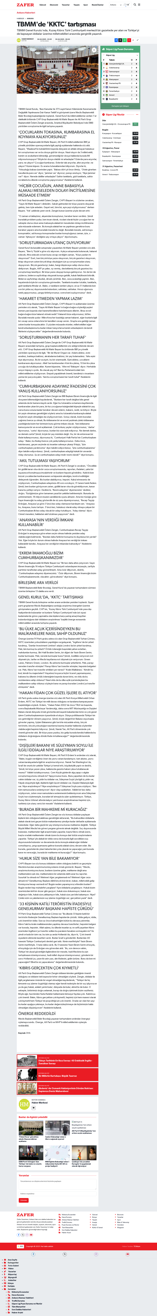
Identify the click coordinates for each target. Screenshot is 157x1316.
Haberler (20, 18)
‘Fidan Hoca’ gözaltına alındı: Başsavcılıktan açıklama (28, 1139)
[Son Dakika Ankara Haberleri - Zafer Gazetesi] (25, 5)
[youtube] (128, 1254)
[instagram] (96, 1254)
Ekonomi (54, 5)
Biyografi (12, 1277)
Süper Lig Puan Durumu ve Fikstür (27, 1304)
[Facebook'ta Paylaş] (116, 40)
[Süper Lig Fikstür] (137, 115)
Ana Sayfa (12, 1260)
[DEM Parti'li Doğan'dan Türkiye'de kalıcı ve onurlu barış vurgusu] (31, 1153)
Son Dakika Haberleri (69, 1230)
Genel (94, 1225)
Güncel (42, 5)
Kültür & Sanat (97, 1227)
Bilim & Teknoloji (123, 1222)
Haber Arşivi (66, 1232)
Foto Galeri (13, 1266)
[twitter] (65, 1254)
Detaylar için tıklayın (120, 106)
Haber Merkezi (40, 1103)
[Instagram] (27, 1235)
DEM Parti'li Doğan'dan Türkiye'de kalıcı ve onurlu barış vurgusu (30, 1164)
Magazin (120, 1227)
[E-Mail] (34, 1108)
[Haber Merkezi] (24, 1104)
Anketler (12, 1280)
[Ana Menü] (138, 4)
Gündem (120, 1225)
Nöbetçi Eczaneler (69, 1215)
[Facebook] (19, 1235)
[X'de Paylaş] (120, 40)
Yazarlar (66, 5)
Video (11, 1269)
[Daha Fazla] (129, 40)
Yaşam (77, 5)
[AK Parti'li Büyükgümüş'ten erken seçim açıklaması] (84, 1125)
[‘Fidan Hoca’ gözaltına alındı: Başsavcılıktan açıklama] (31, 1128)
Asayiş (94, 1222)
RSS (21, 1246)
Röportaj (12, 1274)
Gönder (23, 1200)
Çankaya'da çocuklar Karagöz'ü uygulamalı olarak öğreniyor (81, 1164)
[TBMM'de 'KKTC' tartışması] (57, 70)
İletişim (11, 1286)
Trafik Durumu (67, 1222)
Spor (85, 5)
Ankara (30, 18)
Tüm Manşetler (67, 1227)
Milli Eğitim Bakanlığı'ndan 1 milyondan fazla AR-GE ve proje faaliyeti (57, 1164)
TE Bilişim (137, 1246)
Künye (94, 1217)
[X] (23, 1235)
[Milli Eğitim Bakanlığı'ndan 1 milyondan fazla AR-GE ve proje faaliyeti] (57, 1153)
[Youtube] (31, 1235)
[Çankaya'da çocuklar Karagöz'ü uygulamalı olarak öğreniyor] (84, 1153)
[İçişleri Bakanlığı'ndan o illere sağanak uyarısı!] (57, 1128)
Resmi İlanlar (98, 5)
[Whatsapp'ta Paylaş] (125, 40)
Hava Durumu (67, 1217)
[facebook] (33, 1254)
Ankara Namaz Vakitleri (70, 1220)
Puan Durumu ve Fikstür (70, 1225)
